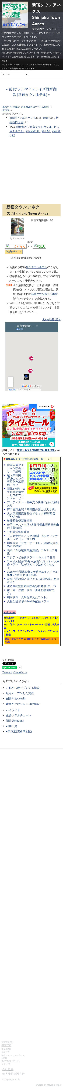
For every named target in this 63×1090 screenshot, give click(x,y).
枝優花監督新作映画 (19, 520)
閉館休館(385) (15, 721)
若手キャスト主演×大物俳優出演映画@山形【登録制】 (33, 526)
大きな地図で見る (51, 319)
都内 (13, 1055)
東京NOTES (10, 1061)
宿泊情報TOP (7, 1041)
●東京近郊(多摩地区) (19, 731)
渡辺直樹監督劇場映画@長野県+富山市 (31, 586)
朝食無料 (22, 127)
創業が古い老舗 (16, 698)
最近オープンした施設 (20, 693)
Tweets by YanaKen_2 (14, 672)
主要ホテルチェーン (18, 715)
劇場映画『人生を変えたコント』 (28, 597)
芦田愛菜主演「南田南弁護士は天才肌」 (32, 509)
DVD (7, 642)
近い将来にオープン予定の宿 (20, 40)
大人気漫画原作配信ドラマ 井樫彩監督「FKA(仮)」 (31, 514)
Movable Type (54, 1084)
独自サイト (14, 251)
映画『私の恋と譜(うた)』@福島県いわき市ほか (33, 580)
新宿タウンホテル (40, 127)
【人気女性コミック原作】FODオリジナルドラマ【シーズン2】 (32, 537)
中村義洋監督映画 (18, 532)
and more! (10, 612)
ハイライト (13, 710)
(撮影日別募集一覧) (23, 458)
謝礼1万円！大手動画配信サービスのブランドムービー (16, 493)
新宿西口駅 (33, 131)
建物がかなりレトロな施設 (23, 704)
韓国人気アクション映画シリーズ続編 (15, 468)
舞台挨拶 (31, 638)
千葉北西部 (6, 1048)
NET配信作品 (46, 638)
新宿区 (5, 110)
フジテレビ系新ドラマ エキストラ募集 (31, 557)
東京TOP (6, 1045)
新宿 (46, 118)
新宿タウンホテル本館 (44, 294)
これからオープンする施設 (23, 688)
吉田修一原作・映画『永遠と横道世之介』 (31, 591)
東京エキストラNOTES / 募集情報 (36, 450)
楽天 (42, 246)
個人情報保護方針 (13, 1074)
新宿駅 (46, 131)
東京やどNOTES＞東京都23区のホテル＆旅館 (25, 106)
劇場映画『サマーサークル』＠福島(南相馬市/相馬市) (32, 544)
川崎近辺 (5, 1052)
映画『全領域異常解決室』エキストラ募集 (32, 551)
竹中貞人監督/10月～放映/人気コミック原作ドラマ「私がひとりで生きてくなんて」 (33, 564)
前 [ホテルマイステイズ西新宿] (33, 88)
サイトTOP (6, 1063)
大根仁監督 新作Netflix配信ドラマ (28, 601)
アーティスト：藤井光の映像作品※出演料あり (33, 503)
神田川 (4, 1058)
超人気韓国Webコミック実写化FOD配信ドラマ (15, 480)
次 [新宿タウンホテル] (30, 94)
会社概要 (7, 1069)
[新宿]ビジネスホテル (22, 118)
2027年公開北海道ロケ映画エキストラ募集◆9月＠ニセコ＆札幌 (32, 573)
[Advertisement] (31, 171)
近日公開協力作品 (14, 638)
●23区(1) (11, 726)
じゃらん (19, 246)
